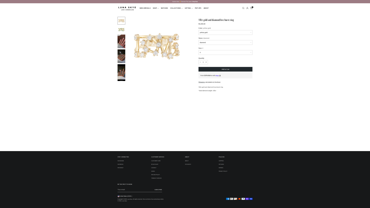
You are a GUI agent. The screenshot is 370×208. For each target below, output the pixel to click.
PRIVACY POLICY (223, 171)
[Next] (205, 1)
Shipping (201, 82)
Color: (204, 28)
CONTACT (153, 167)
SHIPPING (221, 160)
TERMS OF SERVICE (156, 178)
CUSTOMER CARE (156, 160)
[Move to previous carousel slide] (182, 123)
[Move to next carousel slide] (188, 123)
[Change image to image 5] (121, 72)
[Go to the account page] (247, 8)
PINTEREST (120, 167)
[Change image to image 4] (121, 56)
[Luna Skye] (127, 8)
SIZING (153, 171)
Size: (200, 48)
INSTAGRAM (121, 160)
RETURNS (221, 164)
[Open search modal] (243, 8)
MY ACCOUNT (154, 164)
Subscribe (158, 189)
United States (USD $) (125, 196)
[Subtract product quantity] (200, 62)
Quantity (201, 58)
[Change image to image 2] (121, 29)
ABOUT (187, 160)
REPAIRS (221, 167)
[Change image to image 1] (121, 21)
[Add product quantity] (206, 62)
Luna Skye (129, 199)
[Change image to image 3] (121, 41)
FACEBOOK (120, 164)
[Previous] (164, 1)
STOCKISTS (188, 164)
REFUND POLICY (155, 174)
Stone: (203, 38)
